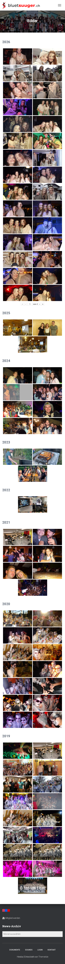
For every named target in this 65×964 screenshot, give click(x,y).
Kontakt (52, 950)
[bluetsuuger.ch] (22, 5)
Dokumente (14, 950)
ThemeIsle (43, 957)
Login (40, 950)
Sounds (28, 950)
